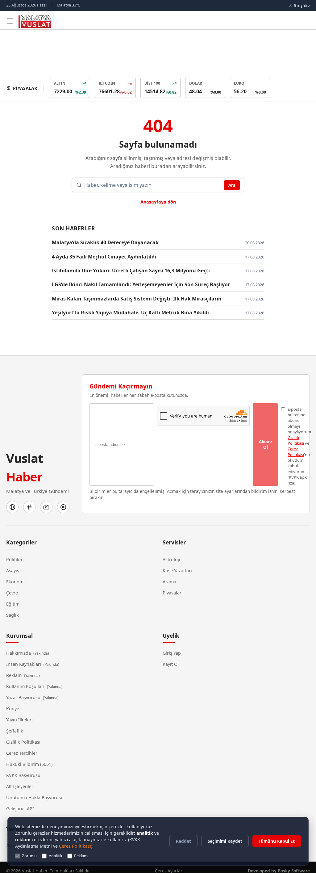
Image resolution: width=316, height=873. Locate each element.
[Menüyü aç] (10, 21)
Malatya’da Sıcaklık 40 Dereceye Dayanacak (103, 241)
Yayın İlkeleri (18, 712)
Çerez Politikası (30, 846)
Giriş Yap (172, 645)
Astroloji (171, 552)
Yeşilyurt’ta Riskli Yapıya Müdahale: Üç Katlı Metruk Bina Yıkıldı (123, 311)
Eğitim (13, 596)
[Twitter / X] (29, 500)
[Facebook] (12, 500)
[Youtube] (63, 500)
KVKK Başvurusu (23, 768)
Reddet (184, 840)
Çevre (12, 585)
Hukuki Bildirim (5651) (28, 757)
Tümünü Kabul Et (277, 841)
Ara (231, 184)
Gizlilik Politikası (22, 734)
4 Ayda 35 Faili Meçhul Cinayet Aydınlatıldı (101, 255)
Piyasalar (172, 585)
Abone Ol (265, 443)
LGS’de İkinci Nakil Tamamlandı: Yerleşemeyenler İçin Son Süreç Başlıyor (136, 283)
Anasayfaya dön (158, 201)
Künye (12, 701)
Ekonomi (15, 574)
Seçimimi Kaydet (225, 840)
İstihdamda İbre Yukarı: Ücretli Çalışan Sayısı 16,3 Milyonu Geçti (125, 269)
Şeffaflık (15, 723)
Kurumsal (19, 628)
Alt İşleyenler (19, 779)
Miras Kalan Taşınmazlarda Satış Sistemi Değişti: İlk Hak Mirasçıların (129, 297)
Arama (169, 574)
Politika (13, 552)
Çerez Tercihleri (22, 746)
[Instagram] (46, 500)
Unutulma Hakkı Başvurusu (33, 790)
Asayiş (12, 563)
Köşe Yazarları (177, 563)
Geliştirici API (19, 801)
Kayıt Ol (171, 657)
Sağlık (12, 608)
